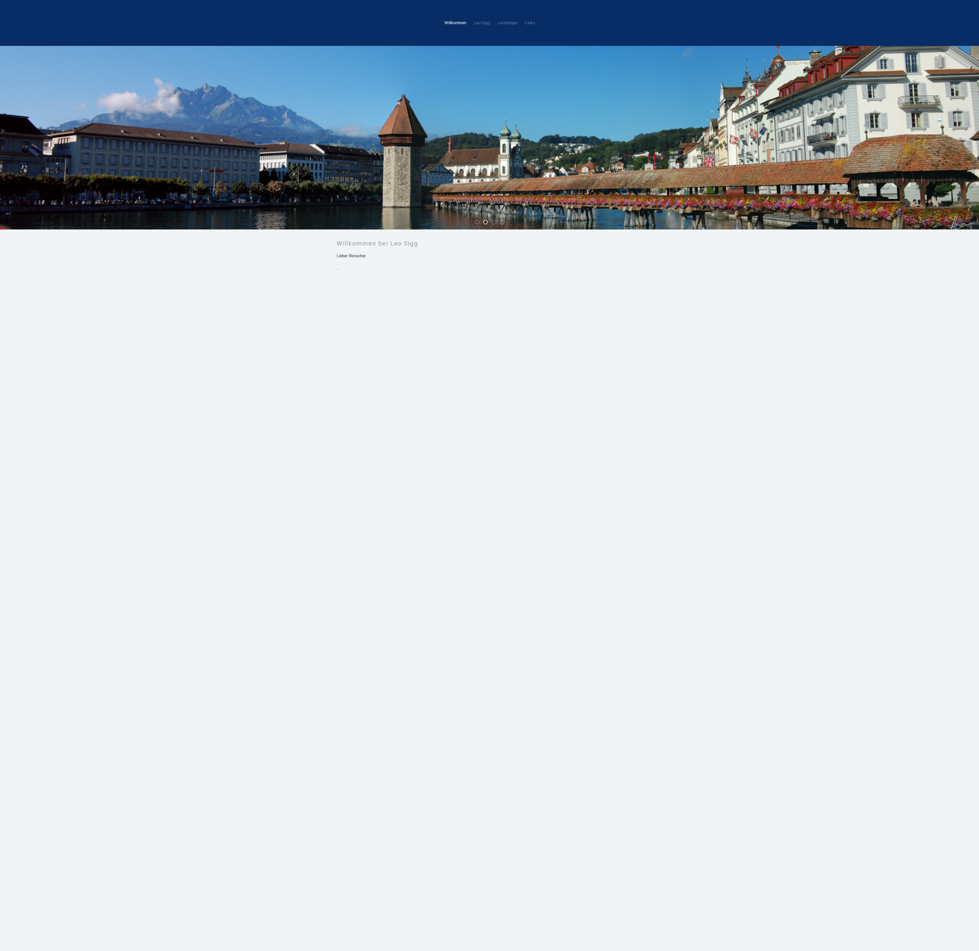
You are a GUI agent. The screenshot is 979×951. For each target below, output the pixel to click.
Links (530, 22)
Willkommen (455, 22)
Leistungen (508, 22)
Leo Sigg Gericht (487, 222)
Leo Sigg (482, 22)
